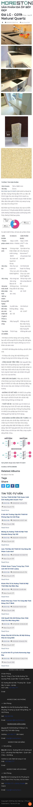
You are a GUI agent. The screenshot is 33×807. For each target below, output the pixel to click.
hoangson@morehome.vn (15, 720)
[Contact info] (30, 804)
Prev (25, 15)
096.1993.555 (8, 716)
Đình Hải (6, 503)
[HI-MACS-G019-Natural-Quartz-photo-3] (16, 57)
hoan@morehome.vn (13, 738)
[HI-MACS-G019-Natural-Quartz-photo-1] (16, 104)
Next (28, 15)
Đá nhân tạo (19, 801)
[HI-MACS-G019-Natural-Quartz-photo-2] (16, 80)
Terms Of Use (15, 803)
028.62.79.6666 (20, 783)
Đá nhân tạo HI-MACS (9, 191)
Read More (5, 510)
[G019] (16, 132)
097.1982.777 (11, 734)
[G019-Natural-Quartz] (16, 163)
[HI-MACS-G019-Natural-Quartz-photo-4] (16, 35)
